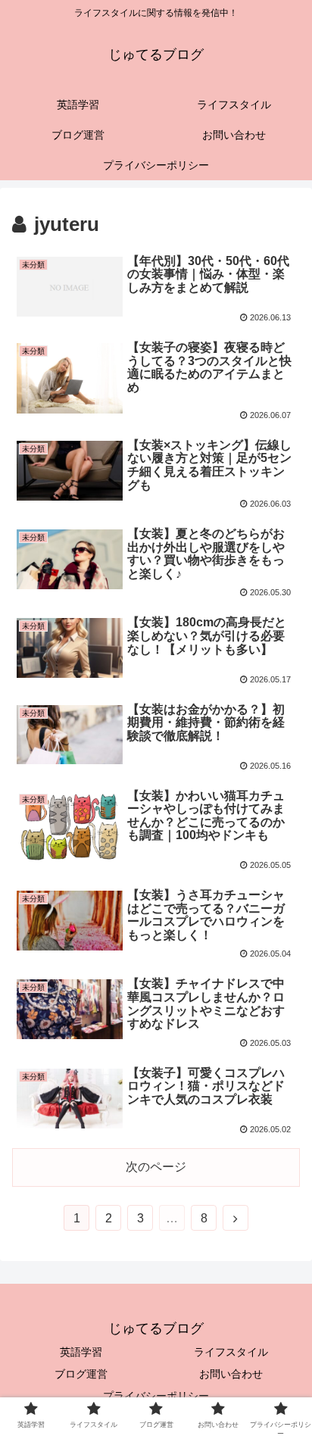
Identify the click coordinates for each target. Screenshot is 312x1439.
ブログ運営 (81, 1374)
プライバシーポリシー (156, 1396)
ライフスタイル (231, 1352)
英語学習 (81, 1352)
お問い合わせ (231, 1374)
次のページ (156, 1166)
